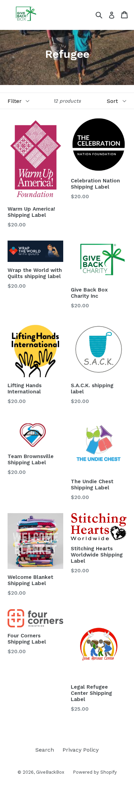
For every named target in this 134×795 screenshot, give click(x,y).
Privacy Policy (81, 749)
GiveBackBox (50, 772)
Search (44, 749)
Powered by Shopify (95, 772)
